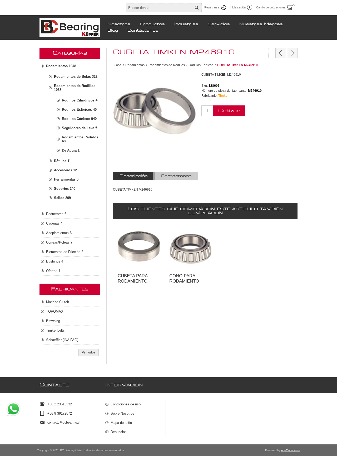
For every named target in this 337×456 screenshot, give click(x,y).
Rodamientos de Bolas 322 (75, 77)
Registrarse (211, 7)
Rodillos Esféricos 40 (79, 109)
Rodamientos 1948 (61, 66)
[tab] (133, 176)
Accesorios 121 (66, 170)
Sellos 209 (62, 198)
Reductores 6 (56, 214)
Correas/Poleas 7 (59, 242)
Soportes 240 (64, 189)
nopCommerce (290, 450)
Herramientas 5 (66, 179)
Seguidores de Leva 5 (79, 128)
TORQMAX (54, 311)
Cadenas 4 (54, 223)
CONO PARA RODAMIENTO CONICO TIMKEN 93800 (189, 236)
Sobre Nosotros (122, 413)
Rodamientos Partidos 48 (80, 139)
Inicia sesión (238, 7)
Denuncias (119, 432)
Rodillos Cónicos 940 (79, 119)
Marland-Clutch (57, 302)
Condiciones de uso (126, 404)
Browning (53, 321)
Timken (223, 96)
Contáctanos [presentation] (176, 176)
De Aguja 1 (71, 150)
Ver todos (88, 352)
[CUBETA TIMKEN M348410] (292, 53)
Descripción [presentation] (134, 176)
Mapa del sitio (121, 423)
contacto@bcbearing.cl (63, 422)
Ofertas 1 (53, 271)
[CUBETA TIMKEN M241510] (280, 53)
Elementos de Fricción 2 (64, 252)
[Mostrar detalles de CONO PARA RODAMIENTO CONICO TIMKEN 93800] (190, 248)
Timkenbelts (55, 330)
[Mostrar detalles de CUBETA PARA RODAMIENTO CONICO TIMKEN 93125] (139, 248)
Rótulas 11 (62, 161)
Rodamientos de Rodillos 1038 (74, 88)
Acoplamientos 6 (59, 233)
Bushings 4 (54, 261)
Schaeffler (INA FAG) (62, 340)
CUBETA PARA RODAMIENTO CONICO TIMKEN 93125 (138, 236)
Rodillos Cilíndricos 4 (79, 100)
